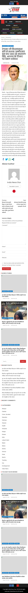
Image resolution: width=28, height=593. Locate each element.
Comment (5, 225)
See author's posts (14, 186)
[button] (6, 22)
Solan (3, 454)
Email (4, 252)
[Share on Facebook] (3, 159)
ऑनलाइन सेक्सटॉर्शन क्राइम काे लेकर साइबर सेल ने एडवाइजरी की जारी (20, 203)
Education (6, 29)
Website (4, 257)
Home (10, 21)
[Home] (2, 22)
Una (3, 463)
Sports (5, 33)
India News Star (6, 62)
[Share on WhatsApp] (9, 159)
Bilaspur (4, 408)
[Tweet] (6, 159)
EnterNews (13, 591)
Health (15, 25)
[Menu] (6, 22)
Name (4, 246)
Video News (5, 468)
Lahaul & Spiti (5, 440)
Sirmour (4, 451)
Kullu (3, 437)
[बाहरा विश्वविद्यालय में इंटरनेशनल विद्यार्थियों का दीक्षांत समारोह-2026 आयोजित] (14, 565)
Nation (8, 25)
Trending (4, 460)
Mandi (3, 443)
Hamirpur (4, 420)
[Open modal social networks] (13, 159)
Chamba (4, 411)
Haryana (19, 33)
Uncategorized (6, 466)
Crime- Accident (17, 29)
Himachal (18, 21)
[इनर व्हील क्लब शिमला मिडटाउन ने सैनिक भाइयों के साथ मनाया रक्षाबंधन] (14, 284)
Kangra (4, 431)
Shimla (10, 291)
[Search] (26, 21)
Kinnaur (11, 318)
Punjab (12, 33)
